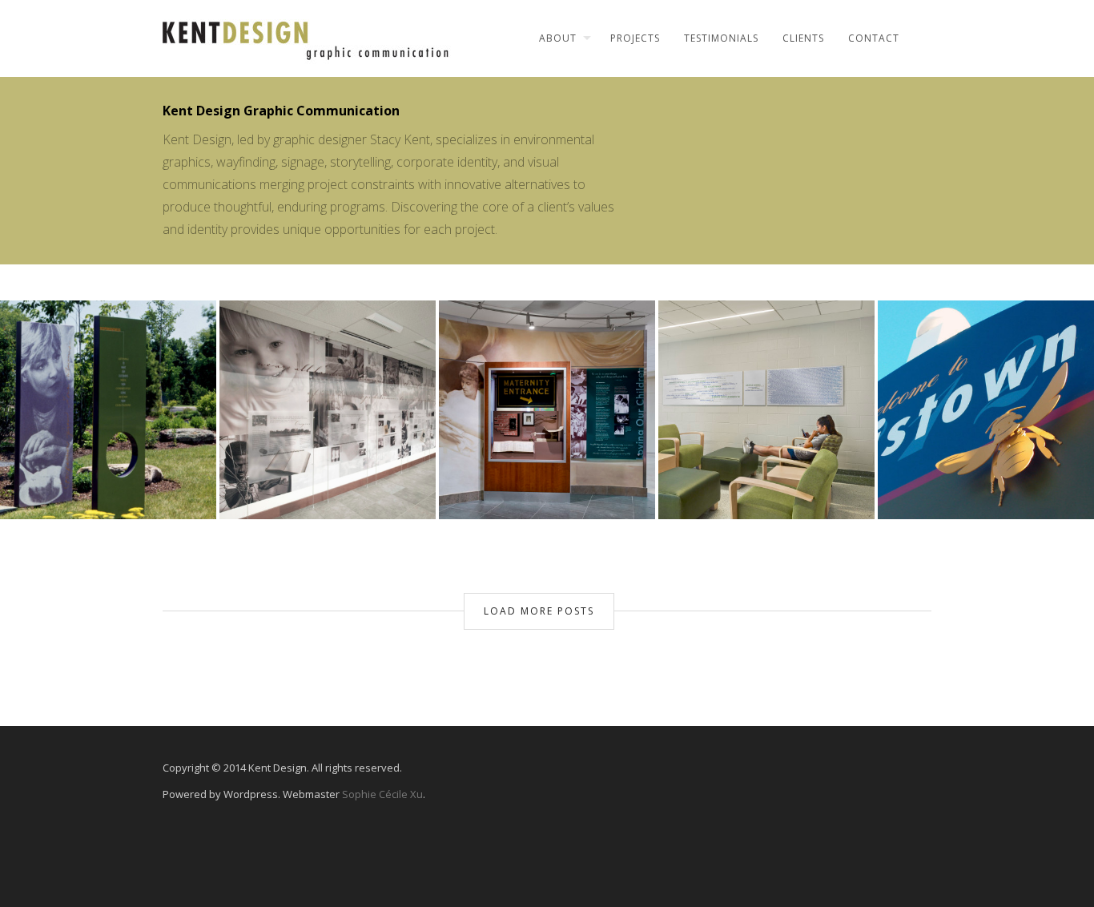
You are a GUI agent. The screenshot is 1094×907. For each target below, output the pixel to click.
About (558, 38)
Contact (873, 38)
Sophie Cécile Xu (382, 794)
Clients (803, 38)
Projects (635, 38)
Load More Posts (539, 611)
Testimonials (721, 38)
